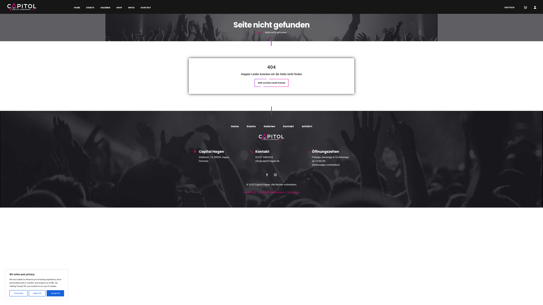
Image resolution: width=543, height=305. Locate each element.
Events (251, 126)
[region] (37, 284)
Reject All (37, 293)
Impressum (294, 192)
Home (259, 32)
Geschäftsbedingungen (272, 192)
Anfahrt (307, 126)
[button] (272, 83)
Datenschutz (249, 192)
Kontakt (288, 126)
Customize (18, 293)
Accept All (55, 293)
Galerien (269, 126)
